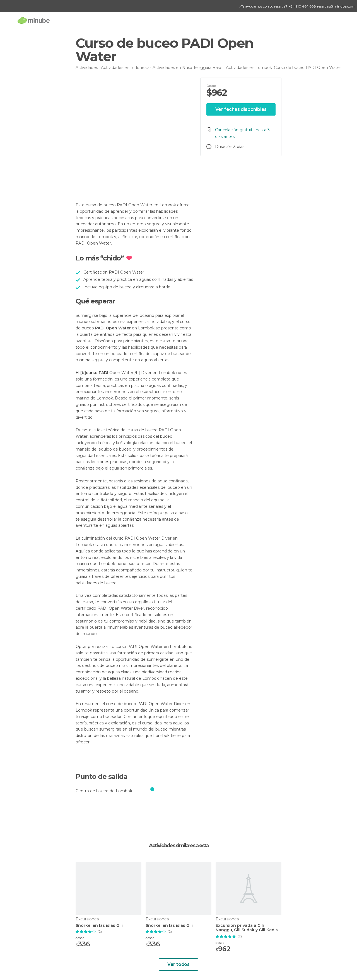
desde (80, 938)
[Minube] (34, 20)
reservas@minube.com (335, 6)
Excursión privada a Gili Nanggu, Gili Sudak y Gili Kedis (247, 928)
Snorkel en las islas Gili (99, 925)
